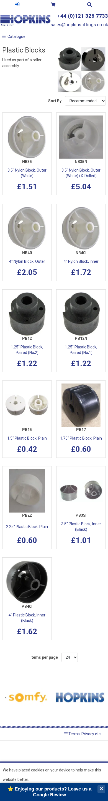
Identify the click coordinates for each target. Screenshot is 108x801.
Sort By (55, 101)
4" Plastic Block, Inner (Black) (27, 618)
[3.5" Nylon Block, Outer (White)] (27, 137)
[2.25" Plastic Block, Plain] (27, 491)
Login (17, 5)
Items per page (44, 657)
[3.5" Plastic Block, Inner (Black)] (81, 491)
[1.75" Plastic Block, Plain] (81, 405)
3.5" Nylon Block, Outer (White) (27, 173)
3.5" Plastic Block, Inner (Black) (81, 527)
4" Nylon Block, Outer (27, 261)
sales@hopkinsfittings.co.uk (79, 24)
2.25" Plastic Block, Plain (27, 526)
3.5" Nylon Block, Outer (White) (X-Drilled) (81, 173)
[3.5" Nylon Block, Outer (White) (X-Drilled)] (81, 137)
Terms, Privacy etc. (84, 734)
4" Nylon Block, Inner (81, 261)
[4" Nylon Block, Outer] (27, 228)
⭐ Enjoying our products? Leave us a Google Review (49, 791)
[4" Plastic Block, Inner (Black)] (27, 582)
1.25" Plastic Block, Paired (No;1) (81, 350)
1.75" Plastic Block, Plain (81, 438)
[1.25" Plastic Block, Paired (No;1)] (81, 314)
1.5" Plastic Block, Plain (27, 438)
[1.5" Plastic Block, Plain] (27, 405)
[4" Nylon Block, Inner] (81, 228)
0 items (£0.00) (53, 5)
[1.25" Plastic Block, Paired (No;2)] (27, 314)
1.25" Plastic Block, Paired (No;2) (27, 350)
